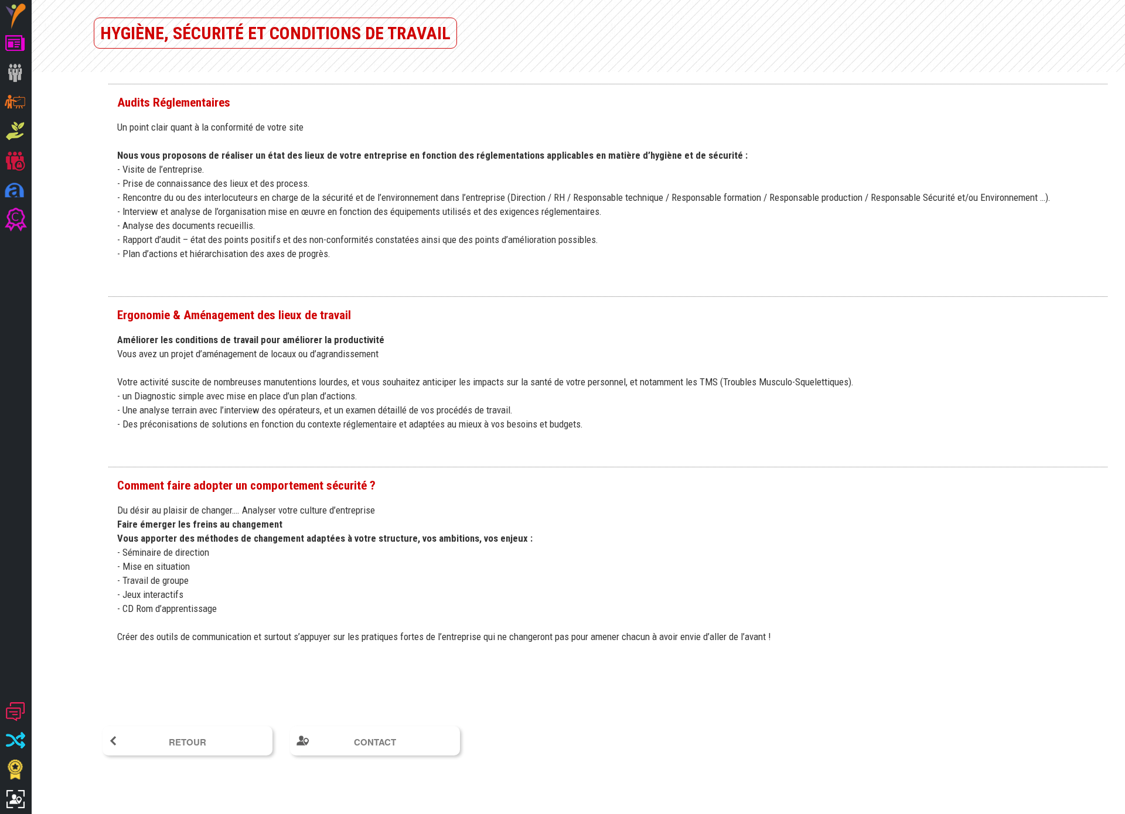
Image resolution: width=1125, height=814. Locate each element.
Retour (187, 742)
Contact (375, 742)
